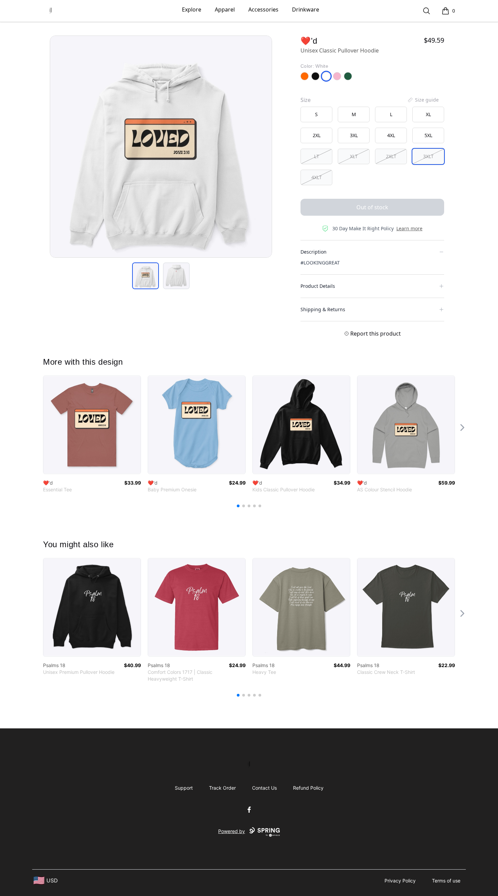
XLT (354, 156)
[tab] (145, 276)
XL (428, 114)
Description (313, 252)
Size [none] (305, 100)
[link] (92, 425)
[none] (423, 100)
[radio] (316, 114)
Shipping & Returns (322, 309)
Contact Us (264, 788)
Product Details (317, 286)
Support (184, 788)
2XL (316, 135)
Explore (191, 9)
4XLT (316, 177)
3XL (354, 135)
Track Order (222, 788)
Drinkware (305, 9)
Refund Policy (308, 788)
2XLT (391, 156)
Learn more (409, 228)
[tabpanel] (161, 147)
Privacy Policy (400, 880)
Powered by (231, 831)
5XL (428, 135)
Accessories (263, 9)
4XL (391, 135)
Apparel (225, 9)
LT (316, 156)
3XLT (428, 156)
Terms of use (446, 880)
